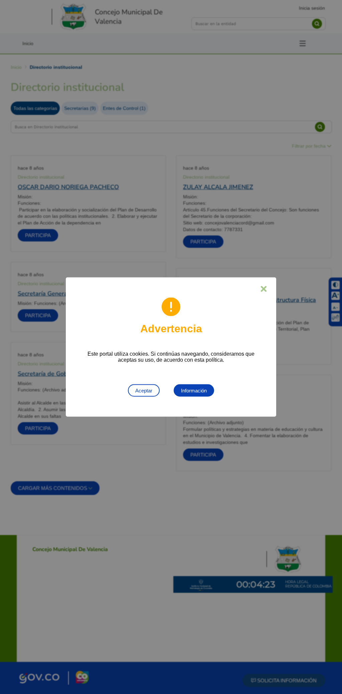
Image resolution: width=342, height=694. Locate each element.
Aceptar (143, 390)
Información (194, 390)
